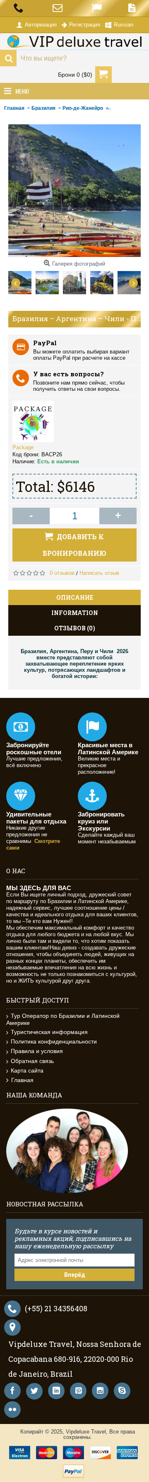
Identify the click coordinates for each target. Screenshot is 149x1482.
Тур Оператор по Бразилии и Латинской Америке (63, 1019)
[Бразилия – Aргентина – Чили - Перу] (22, 280)
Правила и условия (37, 1051)
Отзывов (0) (74, 628)
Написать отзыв (99, 573)
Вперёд (74, 1274)
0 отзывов (62, 573)
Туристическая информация (49, 1032)
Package (23, 447)
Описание (74, 597)
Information (74, 613)
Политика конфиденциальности (54, 1041)
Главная (22, 1080)
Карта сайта (27, 1070)
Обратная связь (32, 1061)
